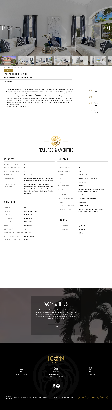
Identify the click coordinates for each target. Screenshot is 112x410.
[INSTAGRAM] (84, 397)
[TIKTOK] (97, 397)
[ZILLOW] (106, 397)
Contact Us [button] (56, 327)
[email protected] (21, 374)
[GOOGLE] (101, 397)
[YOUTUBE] (88, 397)
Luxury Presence (42, 397)
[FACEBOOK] (79, 397)
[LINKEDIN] (93, 397)
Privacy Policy (70, 397)
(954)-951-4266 (91, 374)
